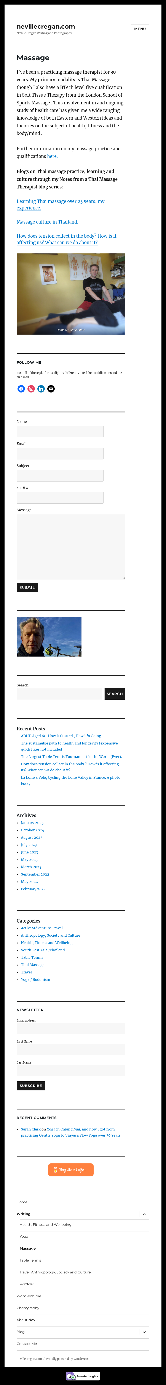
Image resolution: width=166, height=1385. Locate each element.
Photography (28, 1308)
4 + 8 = (22, 488)
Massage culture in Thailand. (47, 222)
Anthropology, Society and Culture (50, 935)
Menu (140, 29)
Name (22, 421)
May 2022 (29, 881)
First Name (24, 1041)
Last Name (24, 1062)
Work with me (29, 1296)
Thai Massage (33, 965)
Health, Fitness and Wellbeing (47, 943)
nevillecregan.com (46, 26)
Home (22, 1202)
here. (52, 156)
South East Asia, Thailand (43, 950)
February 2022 (33, 889)
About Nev (26, 1320)
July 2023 (29, 845)
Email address (26, 1020)
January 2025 (32, 823)
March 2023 (31, 867)
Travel (26, 972)
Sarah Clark (31, 1129)
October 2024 (32, 830)
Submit (27, 587)
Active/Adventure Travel (42, 928)
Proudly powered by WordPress (67, 1359)
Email (21, 443)
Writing (23, 1214)
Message (24, 510)
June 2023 (29, 852)
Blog (21, 1332)
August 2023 (31, 837)
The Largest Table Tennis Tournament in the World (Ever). (71, 756)
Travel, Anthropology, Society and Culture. (55, 1272)
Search (23, 685)
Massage (28, 1248)
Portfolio (27, 1284)
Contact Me (27, 1344)
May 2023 (29, 859)
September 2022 (35, 874)
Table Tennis (32, 957)
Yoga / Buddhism (35, 979)
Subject (23, 466)
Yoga (24, 1236)
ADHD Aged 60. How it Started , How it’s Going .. (62, 736)
